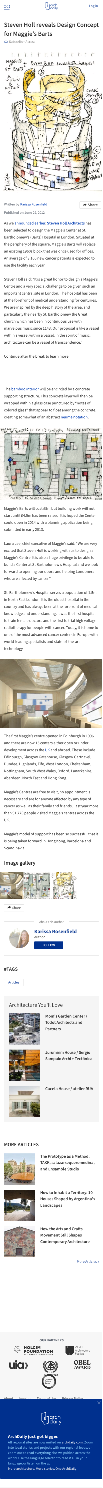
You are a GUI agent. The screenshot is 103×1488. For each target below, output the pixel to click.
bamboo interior (25, 389)
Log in (93, 6)
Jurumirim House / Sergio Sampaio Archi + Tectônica (68, 1056)
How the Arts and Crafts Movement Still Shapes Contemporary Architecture (65, 1235)
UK (47, 750)
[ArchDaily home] (51, 6)
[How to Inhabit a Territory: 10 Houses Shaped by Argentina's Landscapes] (19, 1205)
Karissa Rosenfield (55, 931)
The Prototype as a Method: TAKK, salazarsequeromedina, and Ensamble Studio (67, 1162)
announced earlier (29, 223)
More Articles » (88, 1262)
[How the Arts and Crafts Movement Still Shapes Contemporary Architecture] (19, 1241)
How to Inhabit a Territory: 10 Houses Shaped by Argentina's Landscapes (67, 1199)
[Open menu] (6, 6)
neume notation (74, 417)
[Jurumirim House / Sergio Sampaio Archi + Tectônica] (24, 1065)
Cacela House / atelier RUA (69, 1089)
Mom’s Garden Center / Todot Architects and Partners (66, 1022)
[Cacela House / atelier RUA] (24, 1101)
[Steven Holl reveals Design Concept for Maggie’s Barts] (37, 885)
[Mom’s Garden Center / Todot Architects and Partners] (24, 1029)
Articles (13, 982)
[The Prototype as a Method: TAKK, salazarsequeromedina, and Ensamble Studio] (19, 1169)
